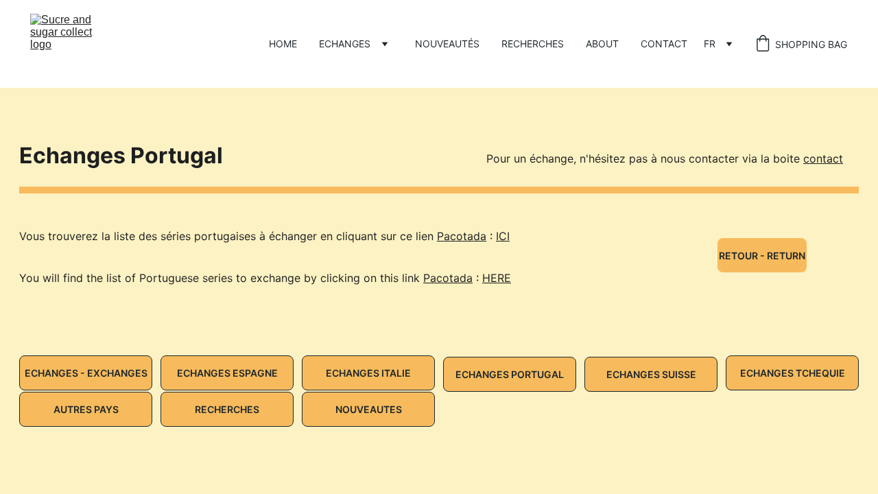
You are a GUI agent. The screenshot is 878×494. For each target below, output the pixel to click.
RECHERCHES (532, 43)
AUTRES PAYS (86, 409)
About (602, 43)
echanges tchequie (792, 373)
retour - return (762, 255)
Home (283, 43)
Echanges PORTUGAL (509, 374)
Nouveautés (447, 43)
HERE (496, 278)
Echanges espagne (227, 373)
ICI (503, 236)
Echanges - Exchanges (86, 373)
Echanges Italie (368, 373)
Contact (664, 43)
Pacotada (461, 236)
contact (823, 158)
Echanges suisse (651, 374)
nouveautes (368, 409)
